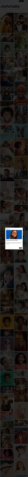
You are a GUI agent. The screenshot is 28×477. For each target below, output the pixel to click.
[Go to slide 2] (13, 238)
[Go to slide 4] (14, 238)
